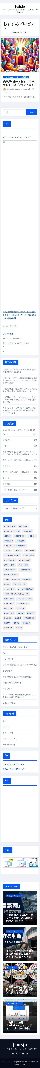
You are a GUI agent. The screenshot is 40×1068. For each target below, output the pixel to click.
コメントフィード (10, 738)
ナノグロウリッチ (10, 575)
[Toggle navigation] (4, 9)
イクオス (30, 550)
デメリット (23, 565)
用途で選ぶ (7, 689)
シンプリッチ (28, 555)
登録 (4, 721)
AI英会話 (8, 541)
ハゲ (7, 584)
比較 (18, 618)
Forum (5, 434)
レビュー (20, 608)
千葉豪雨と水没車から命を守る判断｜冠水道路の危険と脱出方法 (20, 370)
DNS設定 (21, 541)
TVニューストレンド (14, 896)
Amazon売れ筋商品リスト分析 (15, 647)
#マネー (28, 531)
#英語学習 (19, 536)
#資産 (31, 536)
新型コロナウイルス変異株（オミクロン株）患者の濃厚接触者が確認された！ (19, 453)
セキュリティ (24, 560)
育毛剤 (26, 623)
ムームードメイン (10, 326)
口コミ (7, 618)
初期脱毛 (31, 613)
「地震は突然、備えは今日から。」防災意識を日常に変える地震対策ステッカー (20, 390)
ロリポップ (9, 613)
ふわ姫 (18, 550)
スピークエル (9, 560)
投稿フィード (8, 732)
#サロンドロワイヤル (12, 531)
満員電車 (6, 466)
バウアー (6, 446)
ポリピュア (9, 599)
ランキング (9, 603)
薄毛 (19, 628)
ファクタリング (19, 584)
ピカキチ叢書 (8, 334)
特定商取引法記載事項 (12, 683)
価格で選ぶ (7, 671)
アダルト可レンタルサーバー (14, 769)
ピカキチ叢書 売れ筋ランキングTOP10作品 (20, 665)
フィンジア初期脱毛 (25, 589)
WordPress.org (9, 744)
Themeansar (20, 1065)
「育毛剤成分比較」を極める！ (15, 490)
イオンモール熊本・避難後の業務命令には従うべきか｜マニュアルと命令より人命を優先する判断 (20, 380)
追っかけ (6, 478)
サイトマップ (8, 659)
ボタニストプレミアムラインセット (16, 594)
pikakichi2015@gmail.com (17, 89)
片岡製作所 (29, 618)
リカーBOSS (23, 603)
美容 (7, 623)
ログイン (6, 727)
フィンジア (9, 589)
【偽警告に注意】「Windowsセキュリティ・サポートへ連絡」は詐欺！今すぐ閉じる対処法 (20, 399)
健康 (20, 613)
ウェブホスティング (11, 555)
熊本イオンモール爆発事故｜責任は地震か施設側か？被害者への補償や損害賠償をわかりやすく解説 (20, 410)
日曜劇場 (6, 440)
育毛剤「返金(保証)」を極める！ (16, 472)
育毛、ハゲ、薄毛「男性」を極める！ (18, 460)
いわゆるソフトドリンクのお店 (15, 546)
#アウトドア (9, 526)
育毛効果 (8, 628)
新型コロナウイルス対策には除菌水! (17, 677)
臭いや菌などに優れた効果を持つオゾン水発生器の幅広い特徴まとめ (20, 695)
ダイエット (9, 565)
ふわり (7, 550)
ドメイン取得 (9, 570)
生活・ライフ (12, 968)
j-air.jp (20, 6)
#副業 (7, 536)
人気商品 (25, 77)
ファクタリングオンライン (13, 764)
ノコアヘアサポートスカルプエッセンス (17, 579)
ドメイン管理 (24, 570)
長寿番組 (6, 484)
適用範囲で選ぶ (9, 703)
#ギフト (23, 526)
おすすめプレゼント (11, 77)
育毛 (16, 623)
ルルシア (8, 608)
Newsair (32, 1061)
